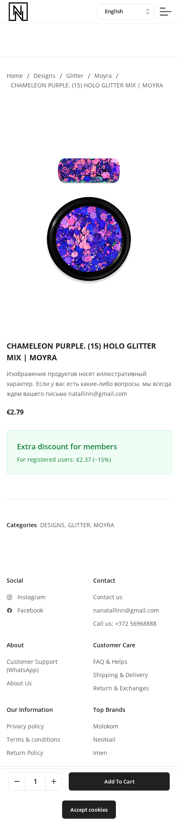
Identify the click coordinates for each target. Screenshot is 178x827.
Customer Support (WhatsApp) (32, 666)
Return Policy (25, 753)
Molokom (105, 726)
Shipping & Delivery (120, 675)
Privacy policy (25, 726)
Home (15, 76)
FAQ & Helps (110, 661)
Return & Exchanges (121, 688)
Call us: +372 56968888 (124, 623)
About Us (19, 683)
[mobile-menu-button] (165, 11)
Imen (100, 753)
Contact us (108, 597)
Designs (44, 76)
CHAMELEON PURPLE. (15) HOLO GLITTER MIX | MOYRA (87, 85)
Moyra (103, 76)
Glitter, (81, 525)
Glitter (75, 76)
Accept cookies (89, 809)
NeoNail (104, 739)
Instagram (31, 597)
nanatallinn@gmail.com (126, 610)
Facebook (30, 610)
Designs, (54, 525)
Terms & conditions (33, 739)
